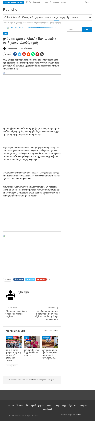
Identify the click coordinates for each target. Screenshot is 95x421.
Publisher (11, 9)
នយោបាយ (49, 17)
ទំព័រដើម (28, 2)
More (63, 2)
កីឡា (68, 17)
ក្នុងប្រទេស (56, 2)
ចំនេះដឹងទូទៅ (47, 409)
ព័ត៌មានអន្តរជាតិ (46, 2)
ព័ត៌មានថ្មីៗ (46, 338)
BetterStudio (77, 415)
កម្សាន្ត (62, 17)
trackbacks (32, 380)
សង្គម (56, 17)
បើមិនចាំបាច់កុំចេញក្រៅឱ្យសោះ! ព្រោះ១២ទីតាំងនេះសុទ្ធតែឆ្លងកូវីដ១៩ (16, 314)
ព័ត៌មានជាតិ (36, 2)
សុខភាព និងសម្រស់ (80, 406)
